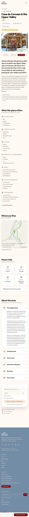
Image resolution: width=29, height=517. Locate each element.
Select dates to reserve (14, 401)
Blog (2, 461)
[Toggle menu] (26, 2)
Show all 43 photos (22, 49)
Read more (3, 91)
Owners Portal (5, 486)
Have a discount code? (9, 398)
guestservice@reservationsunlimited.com (10, 483)
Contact (3, 465)
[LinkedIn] (15, 444)
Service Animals (4, 504)
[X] (9, 444)
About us (3, 463)
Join (25, 494)
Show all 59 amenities (7, 205)
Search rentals (4, 459)
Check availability (20, 514)
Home (2, 457)
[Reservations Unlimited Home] (4, 2)
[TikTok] (19, 444)
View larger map (23, 246)
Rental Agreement (5, 502)
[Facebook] (2, 444)
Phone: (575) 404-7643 (6, 478)
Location (21, 54)
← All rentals (4, 8)
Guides (3, 467)
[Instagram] (6, 444)
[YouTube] (12, 444)
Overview (5, 54)
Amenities (13, 54)
